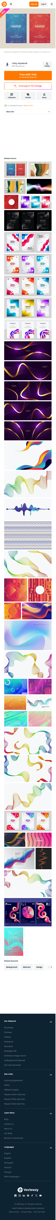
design (39, 1078)
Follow (47, 66)
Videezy (7, 1148)
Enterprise (8, 1152)
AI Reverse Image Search (15, 1166)
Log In (43, 4)
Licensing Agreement (13, 1191)
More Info (10, 110)
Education (8, 1157)
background (11, 1078)
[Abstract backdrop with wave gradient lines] (27, 500)
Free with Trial (28, 75)
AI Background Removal (14, 1171)
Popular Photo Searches (14, 1210)
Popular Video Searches (14, 1214)
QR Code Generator (12, 1176)
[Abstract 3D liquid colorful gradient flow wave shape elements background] (19, 651)
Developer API (10, 1162)
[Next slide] (46, 1078)
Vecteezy (8, 1143)
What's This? (28, 105)
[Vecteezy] (4, 4)
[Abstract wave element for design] (16, 759)
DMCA (7, 1196)
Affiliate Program (11, 1200)
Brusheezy (8, 1138)
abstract (27, 1078)
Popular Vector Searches (14, 1205)
